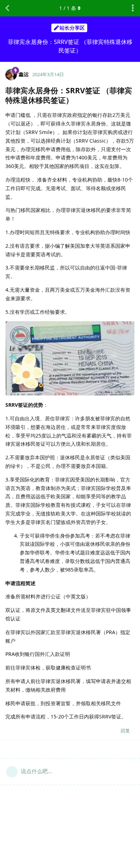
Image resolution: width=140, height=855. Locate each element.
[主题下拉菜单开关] (133, 8)
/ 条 (67, 8)
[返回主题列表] (7, 8)
